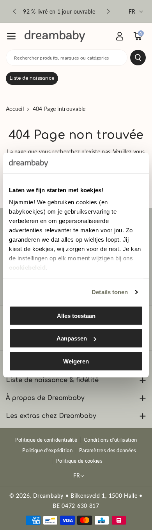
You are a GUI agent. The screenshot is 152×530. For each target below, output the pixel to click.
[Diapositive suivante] (108, 11)
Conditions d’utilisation (110, 440)
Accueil (15, 108)
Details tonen (110, 292)
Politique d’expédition (47, 450)
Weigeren (76, 361)
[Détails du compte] (119, 36)
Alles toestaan (76, 315)
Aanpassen (72, 338)
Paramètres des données (107, 450)
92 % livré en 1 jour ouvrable (59, 11)
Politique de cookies (79, 461)
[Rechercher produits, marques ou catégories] (138, 57)
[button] (11, 36)
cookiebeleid (27, 267)
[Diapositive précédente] (14, 11)
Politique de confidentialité (46, 440)
